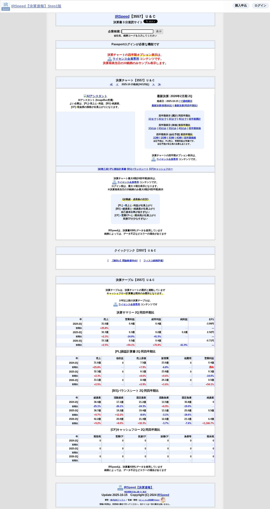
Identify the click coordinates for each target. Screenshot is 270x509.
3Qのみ (173, 128)
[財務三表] (103, 169)
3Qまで (173, 119)
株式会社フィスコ (117, 500)
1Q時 (156, 137)
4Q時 (179, 137)
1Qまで (152, 119)
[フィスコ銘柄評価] (151, 260)
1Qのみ (152, 128)
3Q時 (171, 137)
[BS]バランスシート (137, 169)
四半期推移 (190, 137)
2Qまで (162, 119)
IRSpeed (122, 16)
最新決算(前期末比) (162, 105)
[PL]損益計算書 (118, 169)
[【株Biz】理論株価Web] (122, 260)
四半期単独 (195, 128)
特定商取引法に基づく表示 (135, 492)
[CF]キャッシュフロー (161, 169)
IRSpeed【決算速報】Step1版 (36, 6)
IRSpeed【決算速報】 (139, 487)
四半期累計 (195, 119)
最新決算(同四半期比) (185, 105)
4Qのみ (183, 128)
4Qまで (183, 119)
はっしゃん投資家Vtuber (149, 500)
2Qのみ (162, 128)
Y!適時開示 (186, 101)
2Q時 (163, 137)
